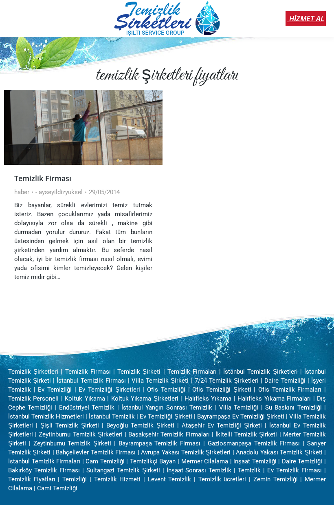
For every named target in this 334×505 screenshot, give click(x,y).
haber (21, 192)
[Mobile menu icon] (13, 18)
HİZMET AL (305, 18)
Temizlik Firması (42, 178)
